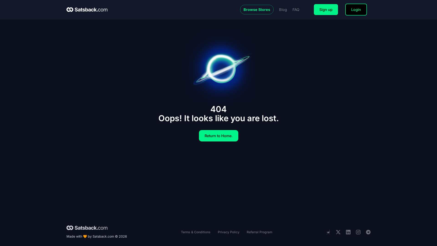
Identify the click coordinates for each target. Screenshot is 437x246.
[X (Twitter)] (338, 232)
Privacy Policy (228, 232)
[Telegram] (368, 232)
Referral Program (259, 232)
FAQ (295, 9)
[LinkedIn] (348, 232)
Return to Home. (219, 135)
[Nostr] (328, 232)
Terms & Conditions (196, 232)
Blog (283, 9)
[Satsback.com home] (86, 9)
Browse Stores (257, 9)
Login (356, 9)
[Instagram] (358, 232)
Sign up (326, 9)
